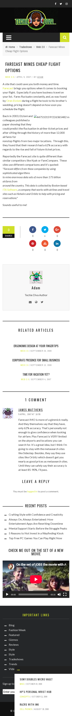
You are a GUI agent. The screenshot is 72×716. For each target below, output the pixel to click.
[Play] (7, 594)
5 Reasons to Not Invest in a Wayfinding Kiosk (36, 533)
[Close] (18, 670)
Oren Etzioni (13, 100)
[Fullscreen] (65, 594)
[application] (36, 579)
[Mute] (59, 594)
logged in (32, 491)
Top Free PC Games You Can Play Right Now (35, 538)
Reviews (14, 644)
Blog (12, 625)
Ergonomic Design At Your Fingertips (36, 346)
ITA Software (10, 189)
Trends (13, 664)
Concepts (25, 696)
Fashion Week (17, 630)
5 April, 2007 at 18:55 (29, 414)
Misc (22, 684)
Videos (13, 669)
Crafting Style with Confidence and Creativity (36, 514)
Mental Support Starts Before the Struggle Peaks (38, 528)
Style (12, 649)
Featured (14, 634)
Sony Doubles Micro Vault (36, 679)
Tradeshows (16, 659)
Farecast (8, 88)
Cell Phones (26, 709)
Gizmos (13, 639)
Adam (40, 77)
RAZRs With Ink (29, 704)
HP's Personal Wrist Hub (36, 692)
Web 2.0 (9, 77)
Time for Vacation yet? (36, 374)
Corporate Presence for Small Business (36, 360)
